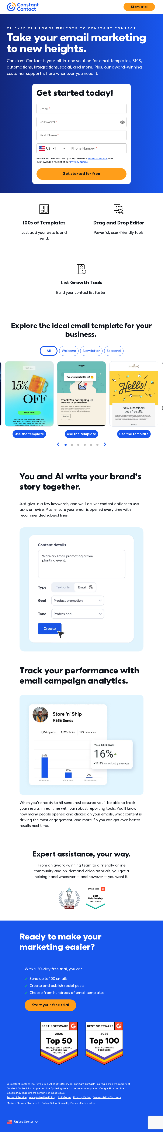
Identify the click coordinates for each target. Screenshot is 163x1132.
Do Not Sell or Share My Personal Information (69, 1103)
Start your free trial (50, 1005)
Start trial (139, 6)
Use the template (81, 434)
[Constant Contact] (23, 6)
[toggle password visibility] (122, 122)
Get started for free (81, 173)
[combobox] (52, 148)
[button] (49, 351)
